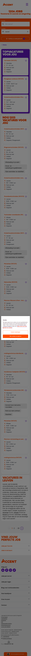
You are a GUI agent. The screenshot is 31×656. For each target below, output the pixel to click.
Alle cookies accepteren (15, 336)
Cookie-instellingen (15, 332)
